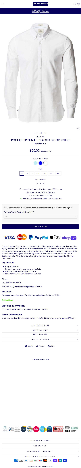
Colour (40, 159)
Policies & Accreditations (40, 456)
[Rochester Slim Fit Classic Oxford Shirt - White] (19, 417)
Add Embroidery (40, 326)
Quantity (40, 180)
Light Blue (35, 163)
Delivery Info (40, 330)
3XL (51, 173)
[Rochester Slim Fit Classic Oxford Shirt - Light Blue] (14, 417)
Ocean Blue (40, 163)
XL (38, 173)
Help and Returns (40, 441)
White (45, 163)
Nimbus (40, 137)
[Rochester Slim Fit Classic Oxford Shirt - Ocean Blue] (17, 417)
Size (40, 169)
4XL (58, 173)
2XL (44, 173)
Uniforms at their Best (40, 451)
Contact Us (40, 446)
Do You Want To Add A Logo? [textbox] (19, 212)
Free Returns (40, 335)
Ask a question (40, 339)
